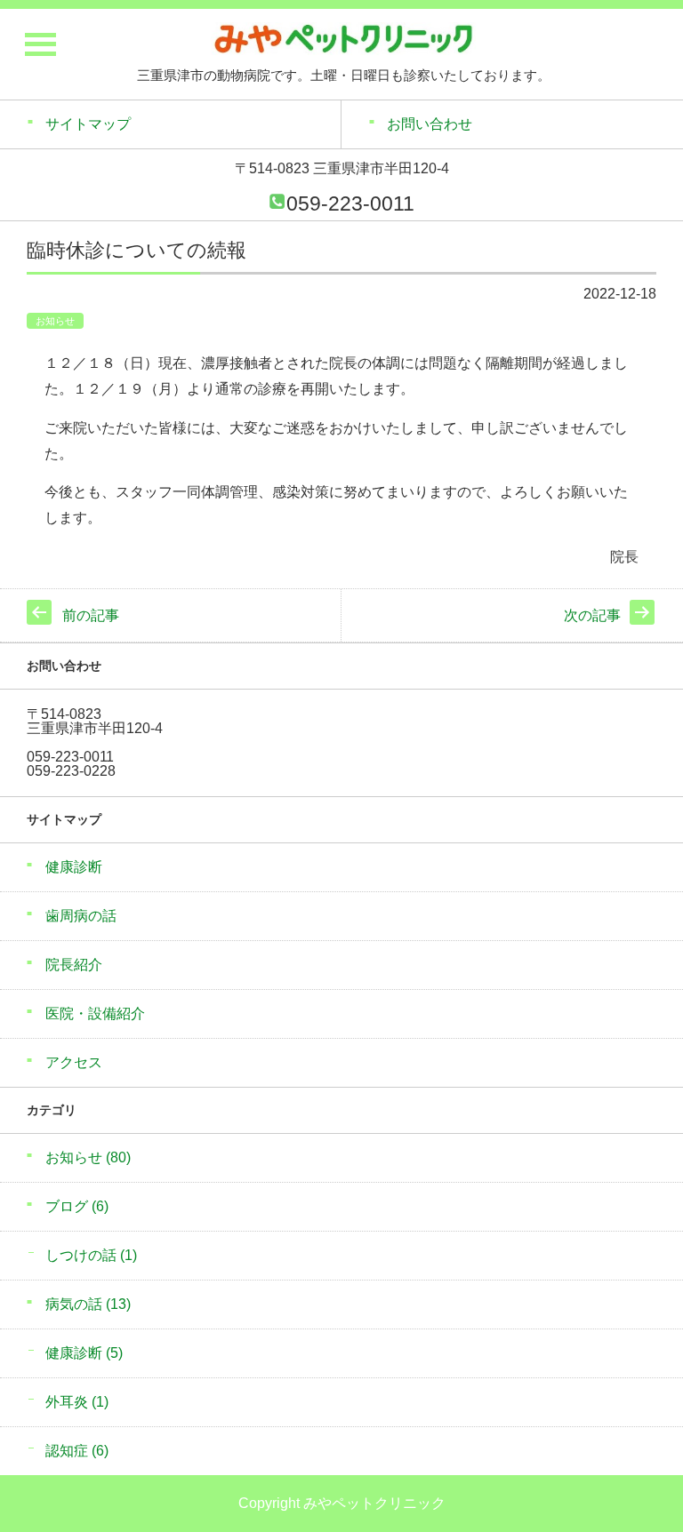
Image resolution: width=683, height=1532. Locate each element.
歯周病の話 (81, 915)
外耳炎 (76, 1401)
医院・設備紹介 (95, 1013)
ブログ (76, 1206)
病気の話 (88, 1304)
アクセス (73, 1062)
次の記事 (592, 615)
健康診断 (73, 866)
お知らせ (55, 320)
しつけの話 (91, 1255)
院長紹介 (73, 964)
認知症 (76, 1450)
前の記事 (90, 615)
